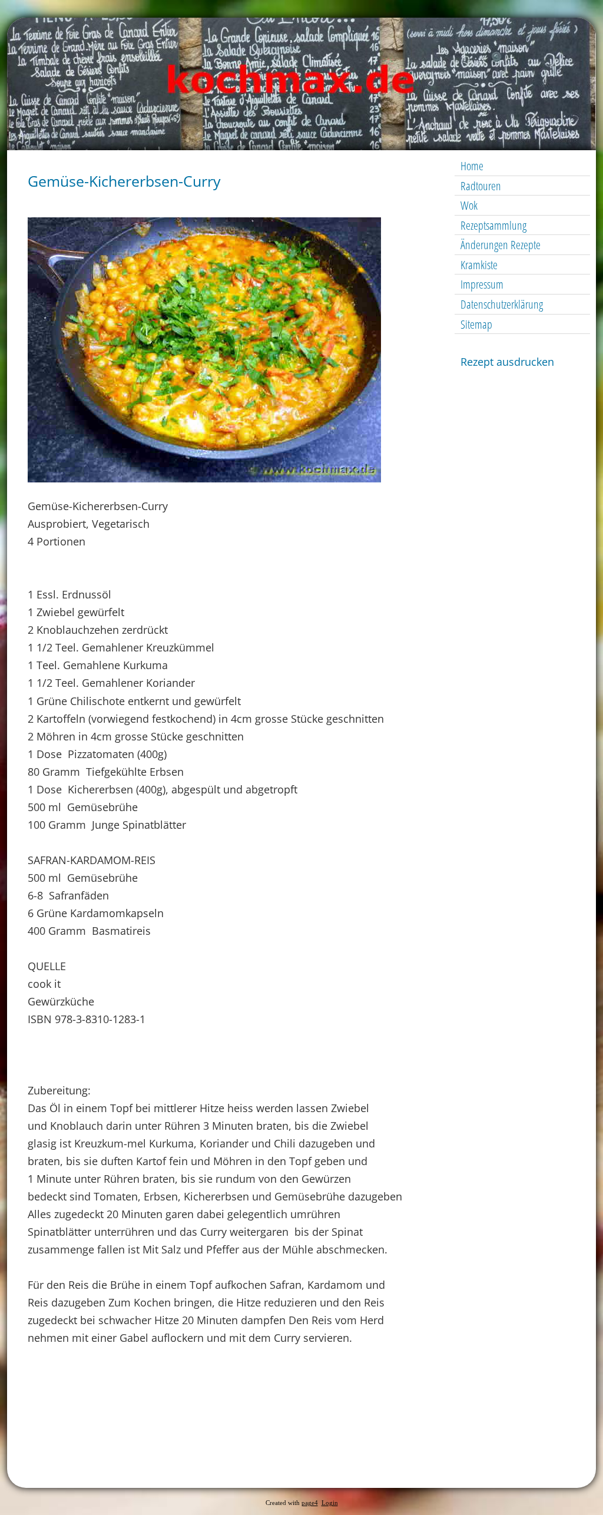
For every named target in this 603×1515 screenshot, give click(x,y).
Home (471, 166)
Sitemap (476, 324)
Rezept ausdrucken (507, 362)
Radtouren (480, 186)
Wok (469, 205)
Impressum (481, 284)
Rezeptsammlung (493, 225)
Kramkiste (479, 265)
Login (330, 1503)
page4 (310, 1503)
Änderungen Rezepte (500, 245)
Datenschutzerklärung (501, 304)
